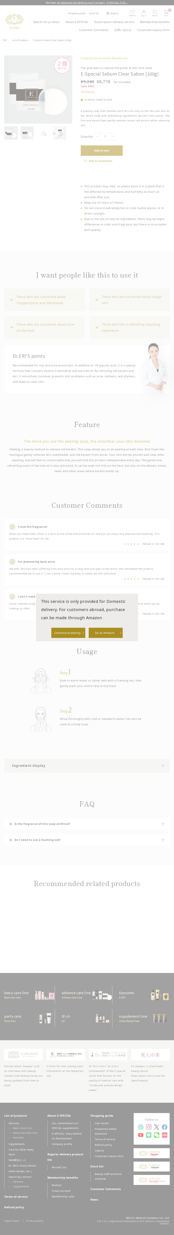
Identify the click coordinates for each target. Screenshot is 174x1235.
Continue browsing (67, 633)
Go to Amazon (105, 633)
